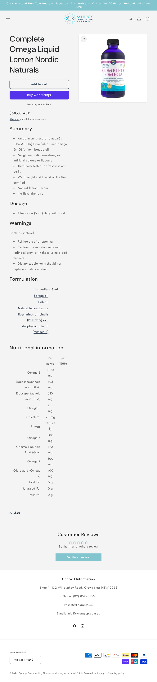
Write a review (78, 557)
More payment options (39, 104)
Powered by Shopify (94, 673)
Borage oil (41, 295)
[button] (8, 18)
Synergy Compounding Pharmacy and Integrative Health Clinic (51, 673)
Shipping (15, 119)
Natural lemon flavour (33, 308)
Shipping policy (116, 673)
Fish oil (43, 302)
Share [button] (16, 513)
